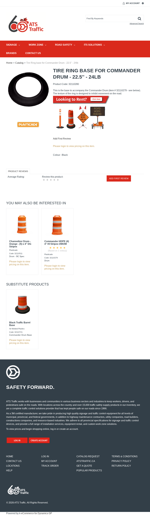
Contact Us (33, 53)
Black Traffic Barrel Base (19, 323)
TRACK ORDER (50, 466)
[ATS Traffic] (26, 23)
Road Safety (63, 45)
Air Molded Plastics (16, 329)
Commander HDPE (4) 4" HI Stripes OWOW (56, 242)
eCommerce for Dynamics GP (36, 513)
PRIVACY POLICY (121, 461)
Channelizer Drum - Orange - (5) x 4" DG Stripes (20, 244)
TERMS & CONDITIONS (125, 456)
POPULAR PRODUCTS (89, 470)
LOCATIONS (13, 466)
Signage (11, 45)
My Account (133, 3)
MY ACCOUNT (49, 461)
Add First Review (62, 138)
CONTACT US (14, 461)
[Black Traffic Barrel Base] (22, 306)
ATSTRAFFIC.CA (85, 461)
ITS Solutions (93, 45)
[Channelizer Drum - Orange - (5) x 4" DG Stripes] (22, 224)
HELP (9, 470)
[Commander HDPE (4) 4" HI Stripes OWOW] (57, 224)
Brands (11, 53)
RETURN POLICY (121, 466)
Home (9, 63)
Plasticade (13, 250)
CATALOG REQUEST (88, 456)
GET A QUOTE (84, 466)
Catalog (19, 63)
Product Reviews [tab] (18, 171)
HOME (9, 456)
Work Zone (36, 45)
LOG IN (45, 456)
